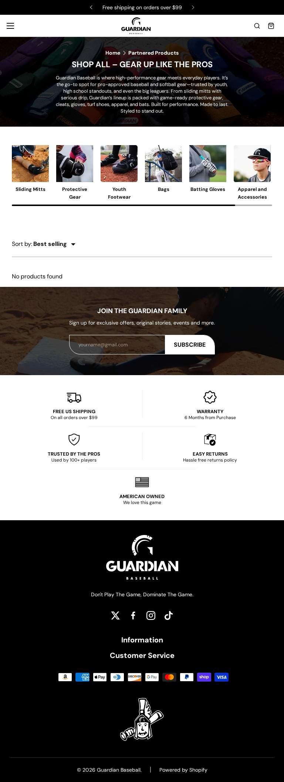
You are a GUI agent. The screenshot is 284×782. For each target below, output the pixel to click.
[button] (257, 26)
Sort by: (22, 244)
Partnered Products (153, 52)
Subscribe (190, 345)
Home (112, 52)
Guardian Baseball (119, 769)
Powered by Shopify (183, 769)
